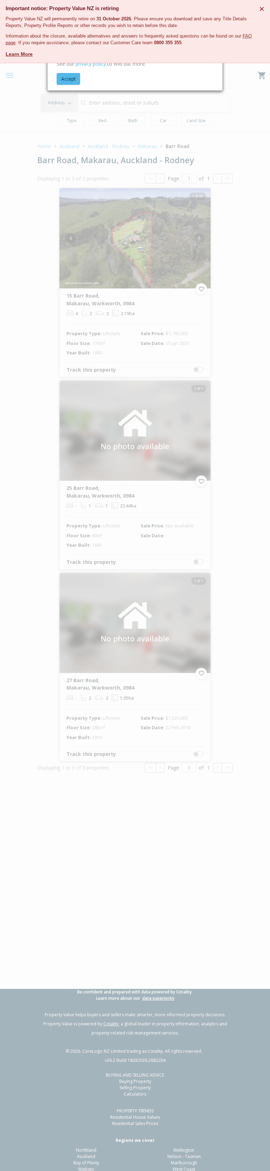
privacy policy (91, 63)
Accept (68, 78)
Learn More (19, 54)
